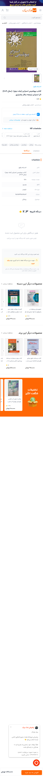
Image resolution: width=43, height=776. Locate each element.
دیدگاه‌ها (27, 151)
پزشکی (31, 145)
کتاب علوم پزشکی (28, 105)
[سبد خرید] (7, 10)
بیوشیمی (24, 145)
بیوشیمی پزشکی (14, 145)
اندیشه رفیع (37, 86)
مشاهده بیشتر (8, 284)
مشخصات (36, 151)
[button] (3, 301)
